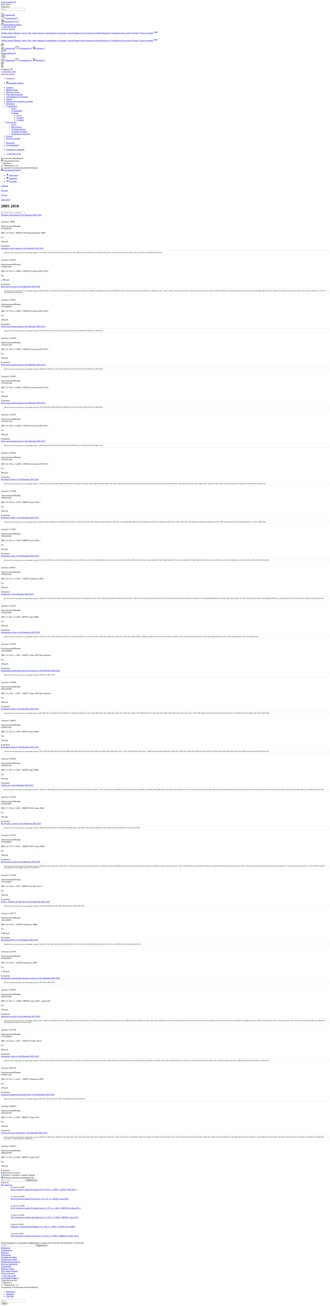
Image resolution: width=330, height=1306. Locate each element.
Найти (4, 1304)
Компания (5, 1248)
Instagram (13, 178)
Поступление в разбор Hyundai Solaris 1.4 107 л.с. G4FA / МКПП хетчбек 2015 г (46, 1208)
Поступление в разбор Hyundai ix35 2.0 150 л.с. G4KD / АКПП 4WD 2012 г (44, 1189)
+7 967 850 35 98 (8, 27)
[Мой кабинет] (2, 45)
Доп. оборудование (9, 1271)
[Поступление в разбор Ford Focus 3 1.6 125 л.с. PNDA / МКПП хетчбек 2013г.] (6, 1237)
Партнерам (6, 1255)
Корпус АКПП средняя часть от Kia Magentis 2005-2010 (25, 902)
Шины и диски (7, 1269)
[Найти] (2, 12)
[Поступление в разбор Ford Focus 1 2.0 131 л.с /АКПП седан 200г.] (6, 1200)
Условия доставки (9, 1257)
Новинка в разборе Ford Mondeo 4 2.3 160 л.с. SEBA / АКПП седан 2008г (43, 1227)
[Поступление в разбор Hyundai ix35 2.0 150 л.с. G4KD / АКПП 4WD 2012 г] (6, 1190)
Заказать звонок (8, 74)
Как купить (16, 127)
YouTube (13, 181)
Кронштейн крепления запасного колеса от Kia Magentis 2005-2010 (30, 670)
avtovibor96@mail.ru (12, 170)
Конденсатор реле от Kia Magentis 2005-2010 (20, 286)
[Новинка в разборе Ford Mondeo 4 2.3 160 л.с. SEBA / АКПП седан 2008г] (6, 1227)
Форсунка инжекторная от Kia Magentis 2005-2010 (23, 326)
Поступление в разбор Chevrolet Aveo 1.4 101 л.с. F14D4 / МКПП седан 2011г (45, 1217)
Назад (13, 108)
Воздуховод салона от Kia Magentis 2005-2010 (21, 823)
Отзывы (20, 118)
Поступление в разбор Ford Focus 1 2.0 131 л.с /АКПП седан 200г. (40, 1199)
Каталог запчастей (9, 1264)
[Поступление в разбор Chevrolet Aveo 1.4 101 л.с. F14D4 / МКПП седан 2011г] (6, 1218)
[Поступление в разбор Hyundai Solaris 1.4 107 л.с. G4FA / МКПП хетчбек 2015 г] (6, 1209)
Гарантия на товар (9, 1259)
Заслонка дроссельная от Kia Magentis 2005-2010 (22, 248)
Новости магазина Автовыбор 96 (18, 1177)
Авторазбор (6, 1266)
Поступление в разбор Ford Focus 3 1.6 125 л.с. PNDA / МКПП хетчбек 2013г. (45, 1236)
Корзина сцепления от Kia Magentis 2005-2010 (21, 215)
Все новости (6, 1185)
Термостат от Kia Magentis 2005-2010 (17, 594)
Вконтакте (13, 175)
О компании (16, 111)
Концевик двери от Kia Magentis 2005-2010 (20, 479)
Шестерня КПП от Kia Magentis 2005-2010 (19, 940)
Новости (5, 1252)
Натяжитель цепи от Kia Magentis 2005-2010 (20, 632)
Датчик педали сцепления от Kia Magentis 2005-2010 (24, 1133)
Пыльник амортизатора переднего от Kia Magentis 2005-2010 (28, 1094)
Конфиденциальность (10, 1262)
